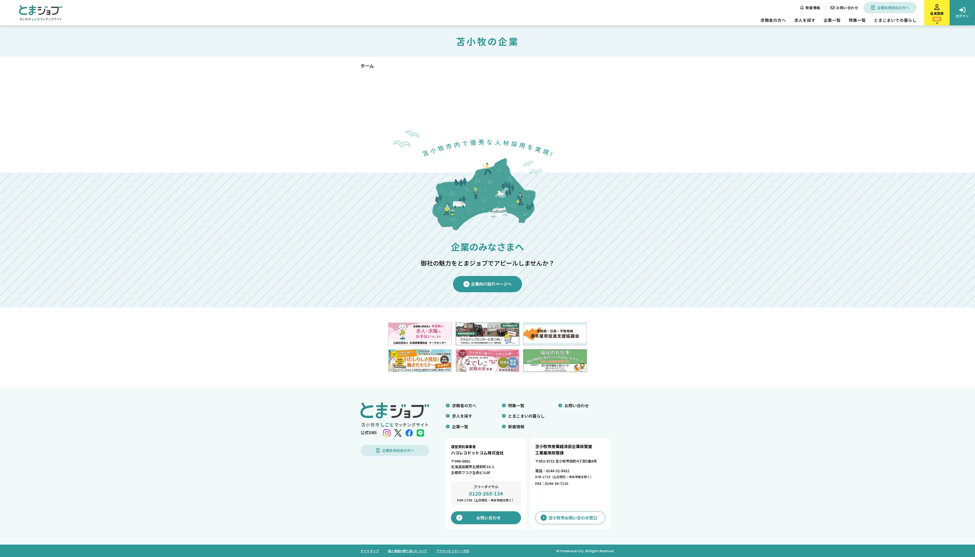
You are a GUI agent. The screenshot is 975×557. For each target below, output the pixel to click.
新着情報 (813, 7)
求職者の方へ (773, 20)
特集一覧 (857, 20)
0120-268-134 (486, 493)
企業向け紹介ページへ (491, 284)
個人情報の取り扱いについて (407, 551)
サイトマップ (370, 551)
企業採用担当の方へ (893, 7)
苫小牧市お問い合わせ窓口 (572, 518)
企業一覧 (832, 20)
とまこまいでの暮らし (895, 20)
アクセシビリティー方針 (452, 551)
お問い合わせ (847, 7)
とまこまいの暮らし (526, 416)
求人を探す (805, 20)
